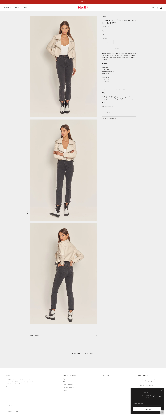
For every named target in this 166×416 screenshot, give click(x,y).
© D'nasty (10, 409)
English (9, 405)
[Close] (162, 390)
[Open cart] (161, 8)
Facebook (105, 382)
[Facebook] (107, 112)
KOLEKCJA (8, 7)
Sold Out (118, 48)
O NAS (25, 7)
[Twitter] (109, 112)
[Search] (157, 7)
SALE (83, 1)
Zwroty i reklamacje (68, 384)
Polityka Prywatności (68, 382)
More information (109, 118)
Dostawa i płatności (68, 387)
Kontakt (65, 390)
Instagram (106, 379)
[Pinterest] (112, 112)
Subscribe (147, 409)
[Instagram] (6, 387)
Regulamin (66, 379)
